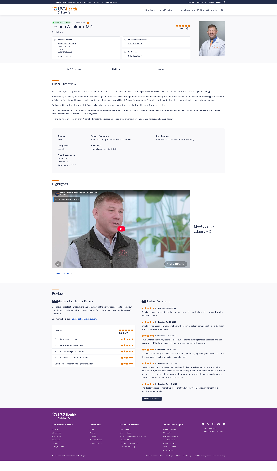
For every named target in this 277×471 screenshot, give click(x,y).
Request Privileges (96, 443)
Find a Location (187, 10)
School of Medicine (169, 440)
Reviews (160, 69)
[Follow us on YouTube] (218, 424)
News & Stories (57, 440)
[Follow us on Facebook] (203, 424)
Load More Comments (151, 399)
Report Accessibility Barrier (202, 456)
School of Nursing (169, 443)
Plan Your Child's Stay (127, 447)
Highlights (117, 69)
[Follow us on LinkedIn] (223, 424)
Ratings (181, 28)
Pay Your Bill (124, 440)
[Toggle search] (222, 10)
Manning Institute (169, 450)
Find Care (150, 10)
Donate (218, 2)
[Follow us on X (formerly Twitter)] (208, 424)
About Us (55, 429)
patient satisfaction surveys (84, 319)
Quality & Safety (58, 447)
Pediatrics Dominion (67, 43)
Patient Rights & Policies (172, 456)
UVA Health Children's (170, 436)
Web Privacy (187, 456)
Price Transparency (219, 456)
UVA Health (167, 433)
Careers (211, 2)
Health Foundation (169, 447)
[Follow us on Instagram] (213, 424)
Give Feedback (125, 433)
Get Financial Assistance (129, 443)
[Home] (64, 10)
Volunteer (93, 436)
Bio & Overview (73, 69)
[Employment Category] (88, 23)
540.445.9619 (135, 43)
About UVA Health (110, 2)
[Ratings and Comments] (187, 28)
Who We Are (56, 436)
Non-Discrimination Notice (154, 456)
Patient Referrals (96, 440)
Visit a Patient (125, 429)
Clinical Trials (56, 433)
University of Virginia (170, 429)
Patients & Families (207, 10)
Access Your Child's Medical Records (133, 436)
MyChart (191, 2)
